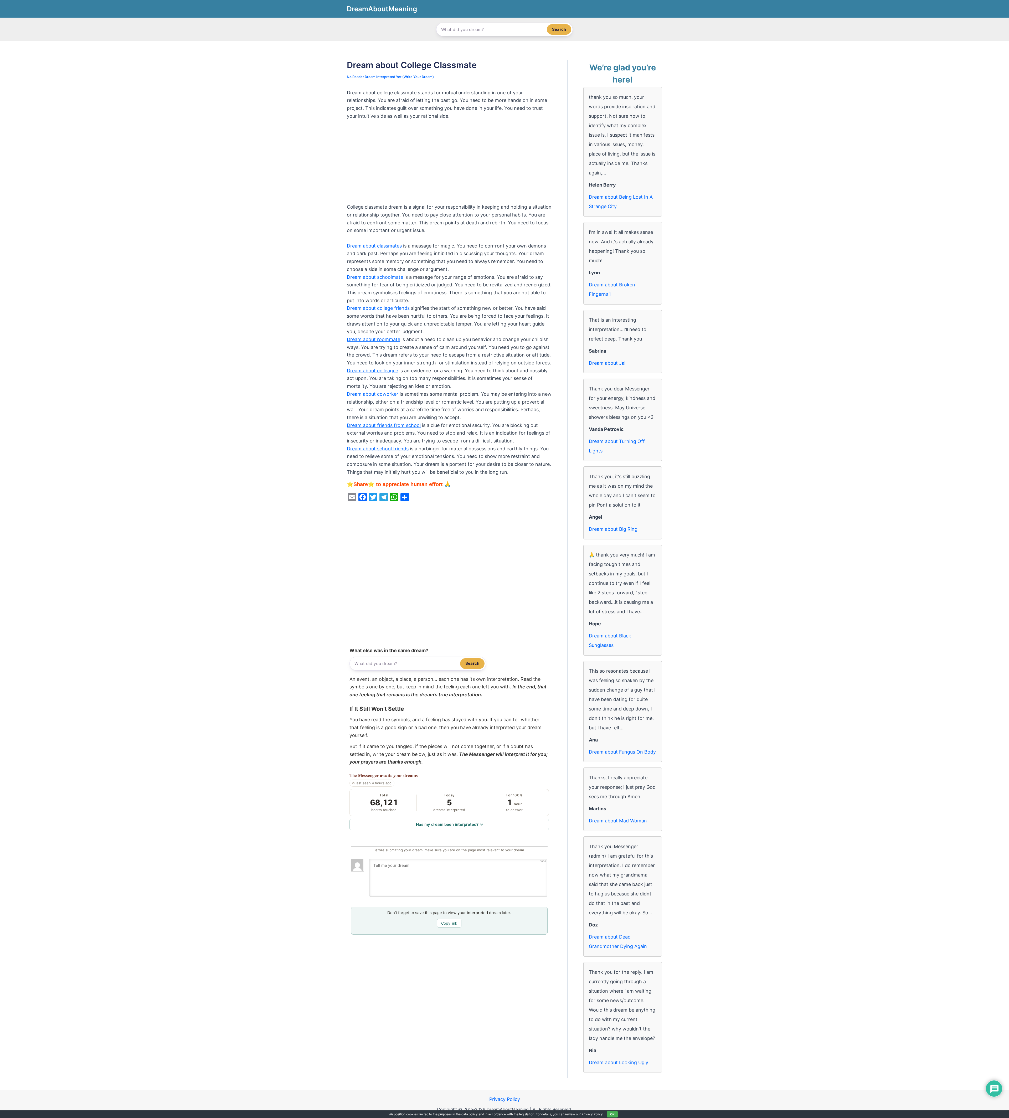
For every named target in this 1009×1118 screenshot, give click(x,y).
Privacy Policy (504, 1099)
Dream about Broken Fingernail (612, 289)
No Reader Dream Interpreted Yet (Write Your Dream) (390, 77)
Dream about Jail (607, 363)
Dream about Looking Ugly (618, 1062)
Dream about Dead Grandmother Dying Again (618, 941)
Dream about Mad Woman (618, 820)
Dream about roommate (373, 339)
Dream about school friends (378, 448)
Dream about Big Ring (613, 529)
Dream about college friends (378, 308)
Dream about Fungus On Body (622, 752)
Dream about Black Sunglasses (610, 640)
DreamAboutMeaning (382, 9)
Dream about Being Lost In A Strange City (621, 201)
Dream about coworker (372, 394)
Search (559, 29)
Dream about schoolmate (375, 277)
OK (612, 1114)
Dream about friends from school (384, 425)
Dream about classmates (374, 246)
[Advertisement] (449, 164)
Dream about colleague (372, 370)
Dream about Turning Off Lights (617, 446)
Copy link (449, 923)
